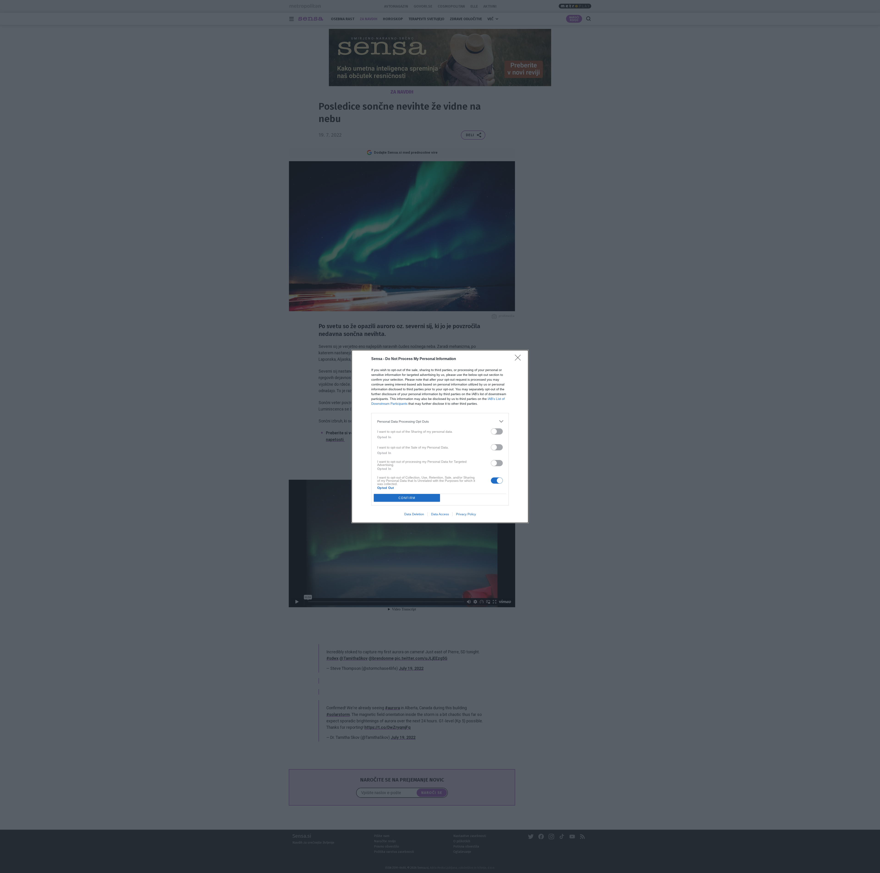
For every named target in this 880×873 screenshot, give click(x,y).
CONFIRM (407, 498)
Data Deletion (414, 514)
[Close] (519, 359)
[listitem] (440, 421)
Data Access (440, 514)
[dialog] (440, 436)
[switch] (497, 431)
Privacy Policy (466, 514)
